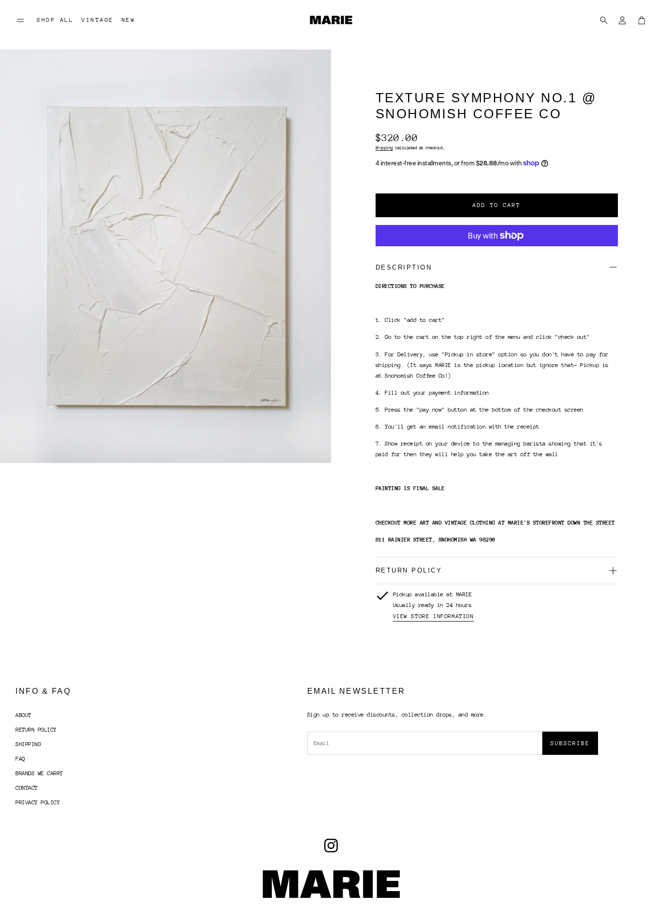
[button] (20, 20)
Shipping (384, 147)
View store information (433, 616)
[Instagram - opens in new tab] (331, 845)
